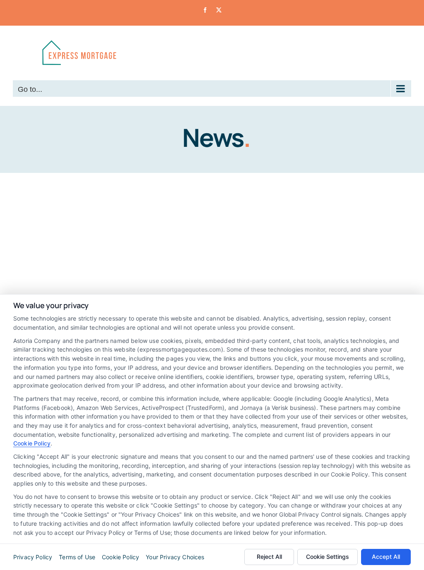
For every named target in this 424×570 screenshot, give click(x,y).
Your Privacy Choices (175, 556)
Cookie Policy (32, 443)
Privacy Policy (32, 556)
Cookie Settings (327, 556)
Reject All (269, 556)
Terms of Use (77, 556)
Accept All (386, 556)
